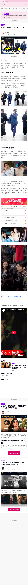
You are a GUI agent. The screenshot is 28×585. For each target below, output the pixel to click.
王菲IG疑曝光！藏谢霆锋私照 (13, 296)
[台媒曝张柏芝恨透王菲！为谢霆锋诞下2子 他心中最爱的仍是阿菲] (6, 365)
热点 (7, 1)
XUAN (2, 1)
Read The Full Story (14, 453)
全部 (2, 8)
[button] (2, 14)
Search (21, 4)
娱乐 (20, 8)
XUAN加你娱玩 (13, 8)
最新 (6, 8)
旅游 (24, 8)
